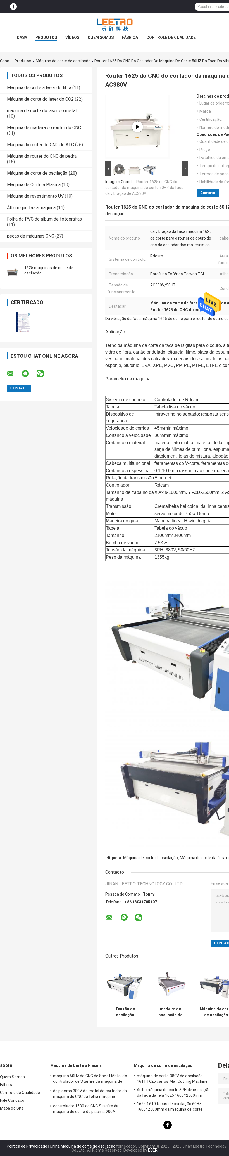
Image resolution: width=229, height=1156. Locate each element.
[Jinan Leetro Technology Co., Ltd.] (114, 24)
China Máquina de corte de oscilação (82, 1146)
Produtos (46, 37)
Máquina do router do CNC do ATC (40, 144)
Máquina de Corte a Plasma (34, 184)
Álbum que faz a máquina (31, 207)
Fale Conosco (12, 1100)
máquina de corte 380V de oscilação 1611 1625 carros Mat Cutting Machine (172, 1079)
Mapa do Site (12, 1108)
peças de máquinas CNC (30, 236)
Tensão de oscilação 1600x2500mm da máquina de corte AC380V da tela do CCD (125, 1012)
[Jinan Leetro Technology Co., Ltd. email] (14, 373)
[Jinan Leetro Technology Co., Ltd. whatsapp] (29, 373)
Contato (207, 193)
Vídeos (72, 37)
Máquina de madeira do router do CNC (44, 127)
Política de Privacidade (27, 1146)
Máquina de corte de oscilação (63, 61)
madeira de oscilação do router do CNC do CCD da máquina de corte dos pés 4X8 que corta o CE (170, 1012)
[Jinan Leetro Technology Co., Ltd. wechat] (44, 373)
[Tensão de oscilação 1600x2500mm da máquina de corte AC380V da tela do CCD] (125, 984)
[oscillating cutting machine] (137, 127)
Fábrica (130, 37)
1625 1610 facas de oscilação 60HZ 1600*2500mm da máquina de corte (169, 1106)
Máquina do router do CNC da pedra (42, 156)
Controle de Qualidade (171, 37)
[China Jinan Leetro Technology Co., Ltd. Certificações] (23, 322)
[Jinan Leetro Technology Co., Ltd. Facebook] (13, 6)
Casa (22, 37)
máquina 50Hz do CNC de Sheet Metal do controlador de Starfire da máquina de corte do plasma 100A (90, 1079)
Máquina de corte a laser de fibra (39, 87)
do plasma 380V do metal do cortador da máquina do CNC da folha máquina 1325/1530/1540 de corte (90, 1094)
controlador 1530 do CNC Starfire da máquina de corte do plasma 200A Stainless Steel (86, 1109)
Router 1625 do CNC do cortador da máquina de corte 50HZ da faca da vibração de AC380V (144, 187)
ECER (153, 1150)
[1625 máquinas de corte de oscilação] (12, 270)
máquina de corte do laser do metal (42, 110)
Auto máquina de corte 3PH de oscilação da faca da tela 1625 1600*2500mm (174, 1093)
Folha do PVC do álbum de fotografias (44, 219)
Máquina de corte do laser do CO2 (40, 99)
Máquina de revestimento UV (35, 196)
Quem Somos (101, 37)
